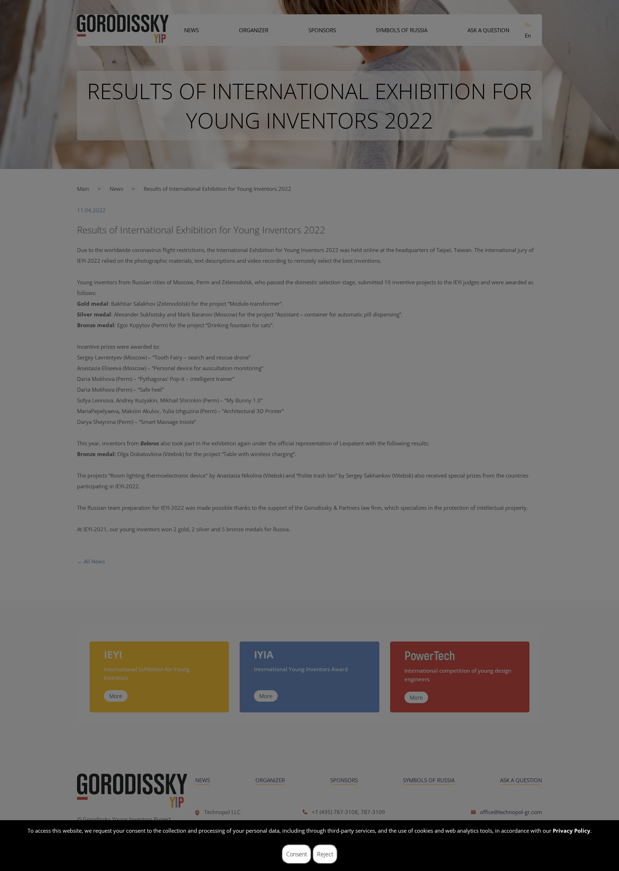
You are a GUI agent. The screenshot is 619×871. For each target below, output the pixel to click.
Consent (296, 854)
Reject (325, 854)
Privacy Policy (571, 830)
